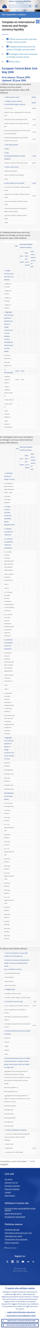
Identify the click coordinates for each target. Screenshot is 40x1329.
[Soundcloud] (28, 1261)
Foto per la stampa (12, 1189)
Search (30, 6)
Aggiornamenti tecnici (13, 1214)
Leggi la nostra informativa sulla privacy (21, 1312)
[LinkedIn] (12, 1261)
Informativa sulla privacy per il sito (18, 1233)
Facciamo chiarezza (12, 1186)
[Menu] (36, 6)
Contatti (8, 1192)
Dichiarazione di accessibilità (16, 1239)
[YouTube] (23, 1261)
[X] (7, 1261)
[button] (36, 2)
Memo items (14, 62)
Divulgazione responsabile (15, 1217)
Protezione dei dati (12, 1230)
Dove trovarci (10, 1196)
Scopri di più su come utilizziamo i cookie (21, 1316)
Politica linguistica (12, 1243)
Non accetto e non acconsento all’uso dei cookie (21, 1325)
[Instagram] (17, 1261)
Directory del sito (11, 1247)
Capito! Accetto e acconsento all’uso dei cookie (21, 1320)
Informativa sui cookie (13, 1236)
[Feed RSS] (33, 1261)
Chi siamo (8, 1179)
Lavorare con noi (11, 1183)
